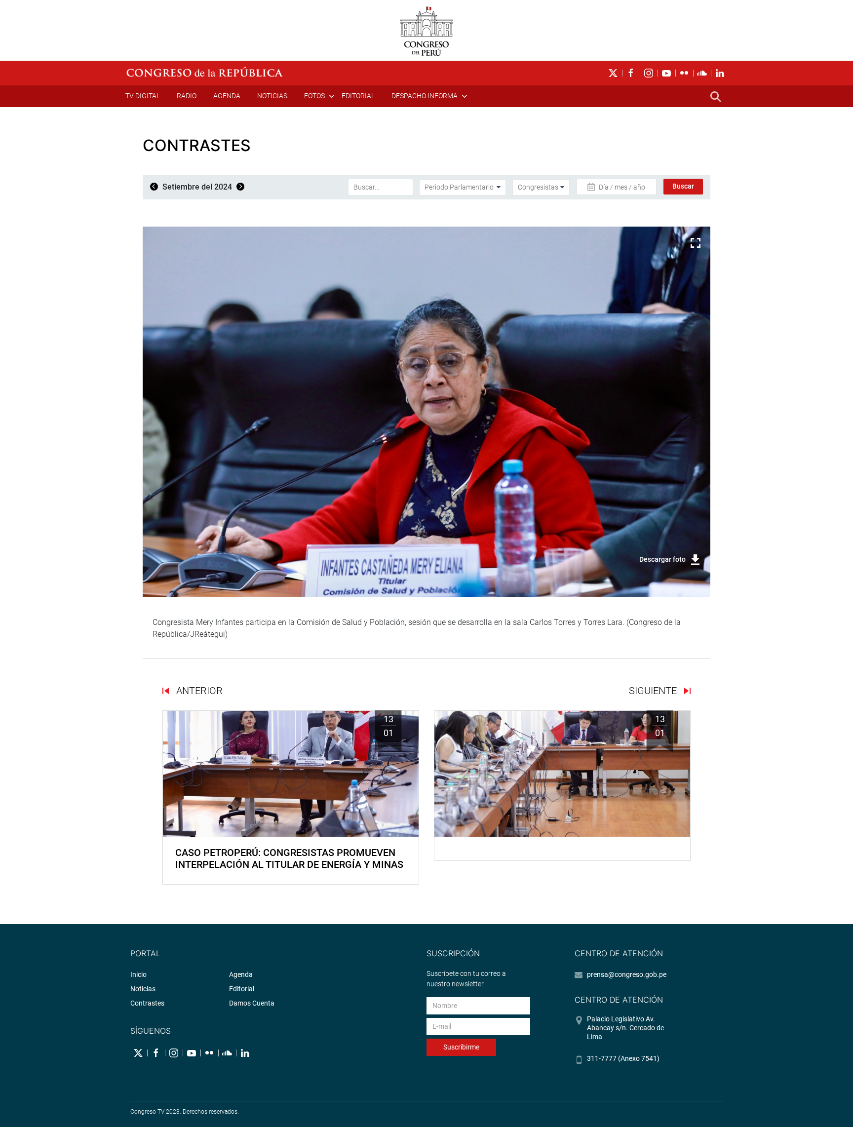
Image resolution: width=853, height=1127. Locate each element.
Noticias (272, 96)
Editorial (358, 96)
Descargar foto (662, 559)
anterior (198, 691)
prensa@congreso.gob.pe (626, 974)
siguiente (654, 691)
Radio (186, 96)
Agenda (226, 96)
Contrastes (147, 1003)
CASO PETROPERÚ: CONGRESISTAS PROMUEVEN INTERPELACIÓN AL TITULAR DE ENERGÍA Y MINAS (289, 858)
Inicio (138, 974)
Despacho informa (424, 96)
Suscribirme (461, 1047)
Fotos (314, 96)
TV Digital (142, 96)
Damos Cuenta (251, 1003)
